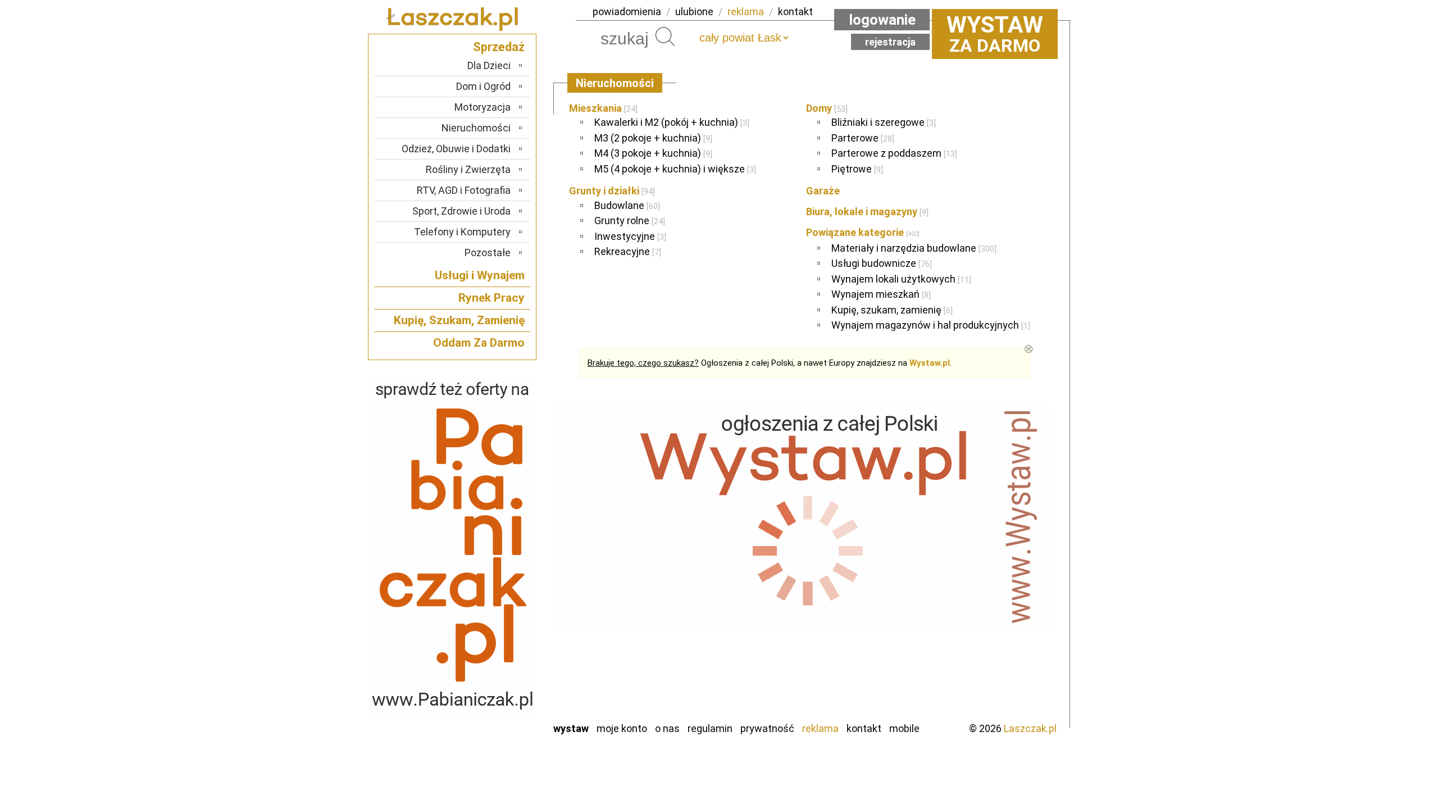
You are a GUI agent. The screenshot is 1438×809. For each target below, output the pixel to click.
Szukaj (665, 36)
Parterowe (862, 138)
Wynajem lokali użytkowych (901, 279)
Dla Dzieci (489, 65)
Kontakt (864, 728)
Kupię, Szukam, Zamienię (459, 320)
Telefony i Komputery (462, 232)
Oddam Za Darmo (479, 342)
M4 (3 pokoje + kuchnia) (653, 153)
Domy (827, 108)
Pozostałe (488, 252)
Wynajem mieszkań (881, 294)
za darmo (994, 33)
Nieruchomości (476, 128)
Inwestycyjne (630, 236)
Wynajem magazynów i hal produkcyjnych (930, 325)
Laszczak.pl (1030, 728)
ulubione (694, 11)
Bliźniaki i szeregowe (883, 122)
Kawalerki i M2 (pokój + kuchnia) (671, 122)
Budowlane (627, 205)
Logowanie (882, 19)
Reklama (820, 728)
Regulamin (710, 728)
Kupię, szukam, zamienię (892, 310)
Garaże (823, 191)
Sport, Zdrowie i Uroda (461, 211)
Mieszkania (603, 108)
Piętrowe (857, 169)
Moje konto (622, 728)
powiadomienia (627, 11)
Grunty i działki (612, 191)
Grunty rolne (629, 220)
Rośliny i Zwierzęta (468, 169)
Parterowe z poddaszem (894, 153)
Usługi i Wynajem (480, 275)
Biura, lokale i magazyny (867, 211)
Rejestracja (890, 42)
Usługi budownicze (881, 263)
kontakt (795, 11)
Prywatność (767, 728)
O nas (667, 728)
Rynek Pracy (491, 297)
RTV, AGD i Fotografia (464, 190)
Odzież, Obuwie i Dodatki (456, 148)
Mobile (904, 728)
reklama (745, 11)
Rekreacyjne (627, 251)
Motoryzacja (482, 107)
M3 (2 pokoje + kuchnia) (653, 138)
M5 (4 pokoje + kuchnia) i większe (675, 169)
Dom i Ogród (483, 86)
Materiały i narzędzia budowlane (913, 248)
